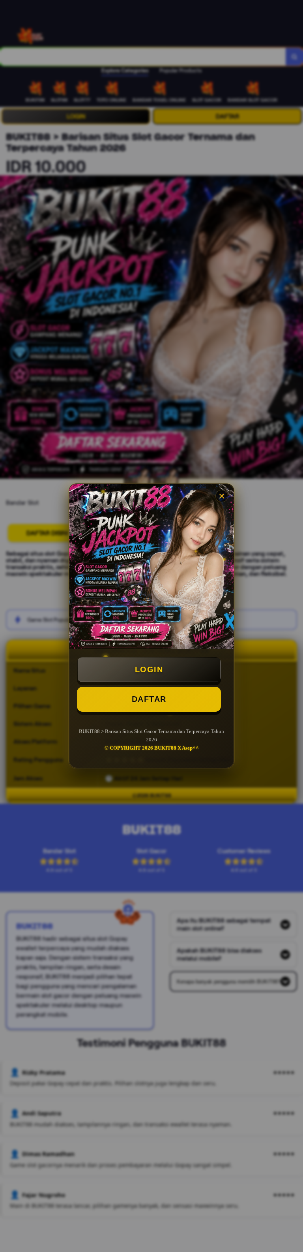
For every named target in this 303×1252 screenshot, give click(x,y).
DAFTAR (149, 699)
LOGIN (149, 669)
